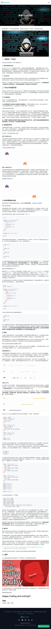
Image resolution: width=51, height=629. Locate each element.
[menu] (48, 2)
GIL (6, 100)
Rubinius (34, 541)
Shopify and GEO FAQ (27, 611)
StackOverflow (9, 68)
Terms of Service (29, 613)
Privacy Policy (21, 613)
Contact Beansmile (17, 611)
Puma (39, 544)
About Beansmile (8, 611)
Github (38, 80)
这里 (24, 544)
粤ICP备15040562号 (26, 623)
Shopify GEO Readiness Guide (39, 611)
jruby (40, 541)
